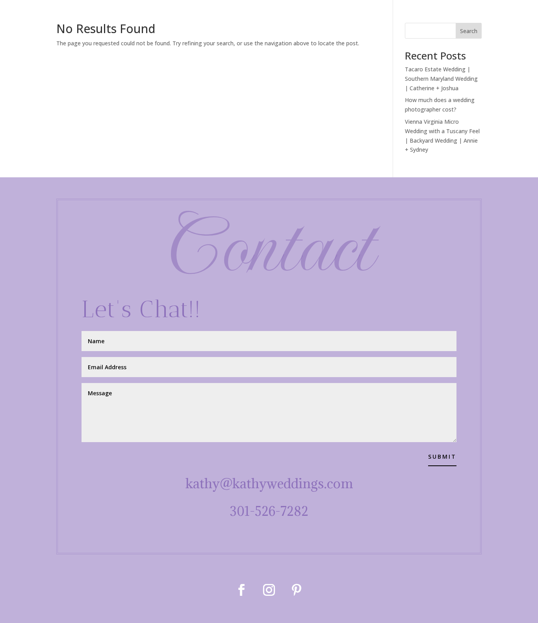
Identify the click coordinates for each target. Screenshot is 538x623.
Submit (442, 456)
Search (468, 31)
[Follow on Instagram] (269, 590)
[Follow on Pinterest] (296, 590)
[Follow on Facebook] (241, 590)
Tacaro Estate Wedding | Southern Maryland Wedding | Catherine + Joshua (441, 78)
